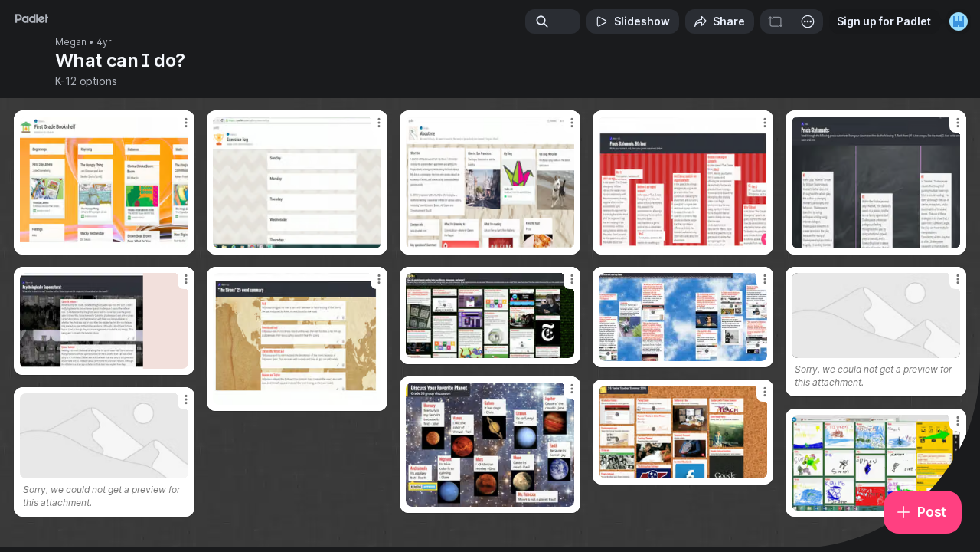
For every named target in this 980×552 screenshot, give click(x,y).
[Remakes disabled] (775, 21)
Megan (71, 42)
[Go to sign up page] (958, 21)
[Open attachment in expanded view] (104, 182)
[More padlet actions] (807, 21)
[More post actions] (186, 123)
